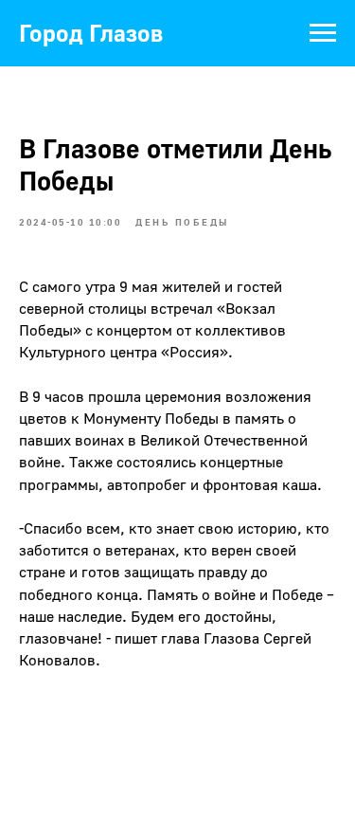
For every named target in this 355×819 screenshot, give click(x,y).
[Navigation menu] (323, 33)
